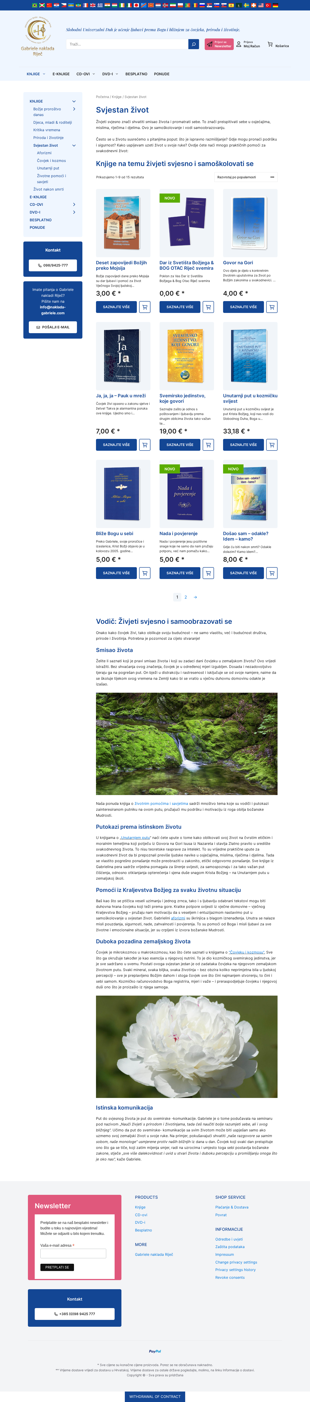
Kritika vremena (46, 130)
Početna (102, 97)
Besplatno (136, 74)
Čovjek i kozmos (51, 160)
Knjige (33, 74)
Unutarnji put (48, 168)
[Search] (193, 44)
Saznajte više (116, 307)
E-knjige (61, 74)
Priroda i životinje (48, 137)
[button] (144, 307)
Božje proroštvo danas (47, 112)
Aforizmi (44, 153)
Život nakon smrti (48, 189)
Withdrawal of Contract (155, 1396)
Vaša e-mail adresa (57, 1245)
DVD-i (107, 74)
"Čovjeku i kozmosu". (247, 952)
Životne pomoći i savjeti (51, 179)
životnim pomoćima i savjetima (161, 803)
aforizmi (178, 918)
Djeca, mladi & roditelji (52, 122)
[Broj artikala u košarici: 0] (270, 44)
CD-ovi (83, 74)
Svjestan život (45, 145)
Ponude (162, 74)
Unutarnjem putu (135, 837)
